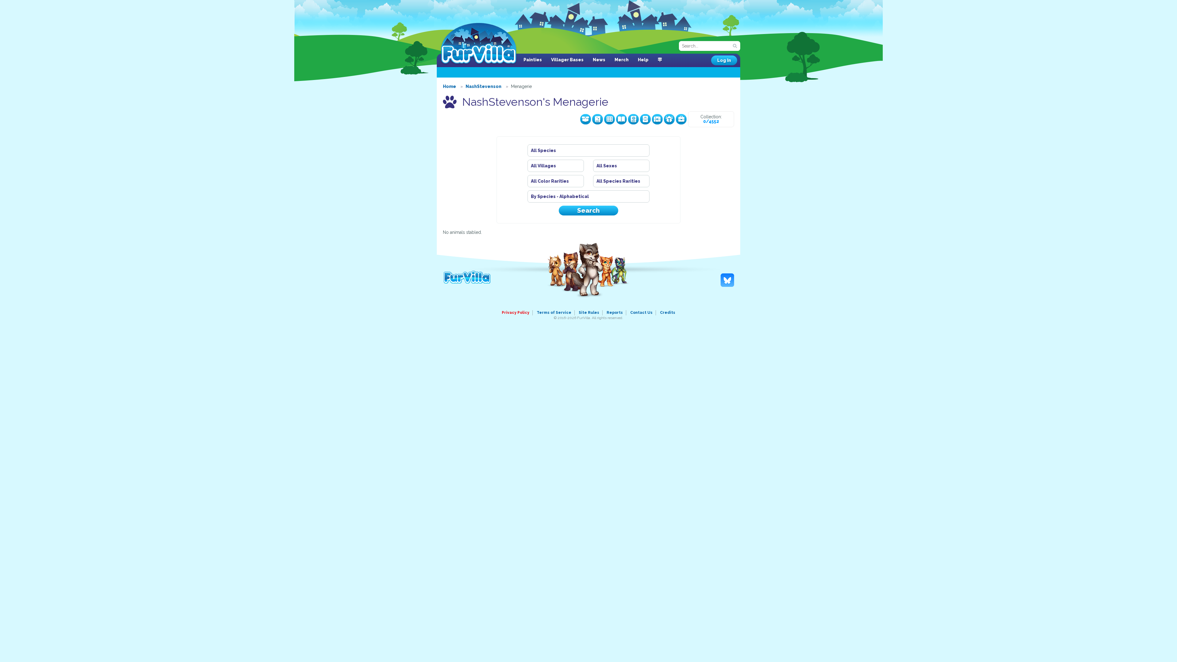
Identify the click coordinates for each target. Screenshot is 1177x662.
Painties (533, 59)
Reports (615, 312)
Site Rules (589, 312)
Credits (667, 312)
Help (643, 59)
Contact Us (641, 312)
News (599, 59)
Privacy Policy (515, 312)
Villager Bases (567, 59)
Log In (724, 60)
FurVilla (478, 43)
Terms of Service (554, 312)
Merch (622, 59)
